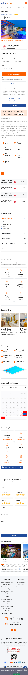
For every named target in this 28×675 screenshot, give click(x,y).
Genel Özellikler (7, 218)
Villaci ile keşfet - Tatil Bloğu (7, 592)
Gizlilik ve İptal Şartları (7, 582)
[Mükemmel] (3, 495)
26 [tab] (11, 566)
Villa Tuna (25, 7)
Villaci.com (3, 7)
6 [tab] (10, 564)
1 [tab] (2, 564)
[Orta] (6, 495)
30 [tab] (16, 566)
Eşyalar (18, 500)
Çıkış (15, 58)
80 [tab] (7, 571)
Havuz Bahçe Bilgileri (8, 244)
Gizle (11, 674)
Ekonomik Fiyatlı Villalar (7, 611)
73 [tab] (23, 569)
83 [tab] (11, 571)
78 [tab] (4, 571)
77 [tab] (3, 571)
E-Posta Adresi (4, 514)
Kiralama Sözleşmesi (7, 589)
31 (3, 417)
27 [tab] (12, 566)
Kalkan (19, 7)
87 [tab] (16, 571)
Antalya (3, 14)
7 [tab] (11, 564)
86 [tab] (15, 571)
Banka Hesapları (21, 582)
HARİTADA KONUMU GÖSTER (13, 467)
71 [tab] (20, 569)
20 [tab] (3, 566)
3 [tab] (6, 564)
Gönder (14, 535)
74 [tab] (24, 569)
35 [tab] (23, 566)
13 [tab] (19, 564)
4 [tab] (7, 564)
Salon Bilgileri (6, 238)
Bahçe (4, 249)
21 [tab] (4, 566)
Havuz (4, 114)
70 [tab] (19, 569)
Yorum (2, 521)
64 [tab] (11, 569)
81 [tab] (8, 571)
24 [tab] (8, 566)
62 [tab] (8, 569)
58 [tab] (3, 569)
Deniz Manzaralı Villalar (7, 606)
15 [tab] (22, 564)
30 (24, 413)
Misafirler (4, 65)
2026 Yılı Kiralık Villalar (7, 599)
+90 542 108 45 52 (15, 98)
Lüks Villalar (7, 604)
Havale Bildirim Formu (7, 586)
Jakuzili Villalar (6, 608)
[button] (7, 17)
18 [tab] (26, 564)
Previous (23, 541)
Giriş (3, 58)
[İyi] (4, 495)
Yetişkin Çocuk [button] (7, 68)
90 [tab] (20, 571)
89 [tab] (19, 571)
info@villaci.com (15, 101)
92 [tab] (23, 571)
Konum (15, 114)
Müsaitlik (9, 114)
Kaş (15, 7)
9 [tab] (14, 564)
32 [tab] (19, 566)
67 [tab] (15, 569)
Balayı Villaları (6, 601)
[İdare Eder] (8, 495)
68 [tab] (16, 569)
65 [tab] (12, 569)
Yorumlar (20, 114)
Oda (22, 111)
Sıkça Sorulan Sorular (21, 586)
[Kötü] (10, 495)
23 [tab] (7, 566)
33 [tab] (20, 566)
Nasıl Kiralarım (7, 584)
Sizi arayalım (14, 105)
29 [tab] (15, 566)
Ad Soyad (3, 507)
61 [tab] (7, 569)
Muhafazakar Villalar (7, 613)
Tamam (16, 674)
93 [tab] (24, 571)
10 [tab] (15, 564)
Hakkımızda (21, 584)
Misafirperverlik (20, 492)
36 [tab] (24, 566)
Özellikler (9, 111)
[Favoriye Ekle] (2, 17)
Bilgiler (4, 111)
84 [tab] (12, 571)
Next (26, 541)
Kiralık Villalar (10, 7)
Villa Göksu (5, 560)
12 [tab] (18, 564)
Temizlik (4, 492)
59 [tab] (4, 569)
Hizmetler (16, 111)
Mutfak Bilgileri (6, 233)
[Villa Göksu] (11, 551)
